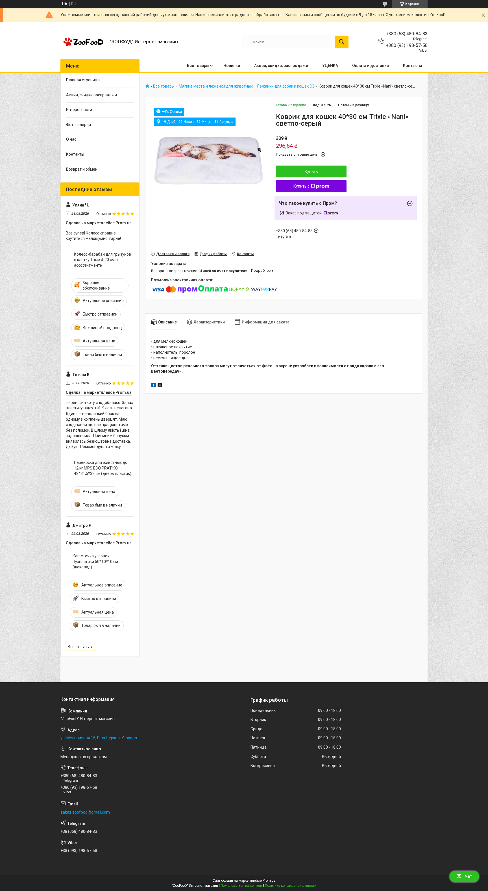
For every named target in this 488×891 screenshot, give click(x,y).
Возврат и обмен (81, 169)
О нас (71, 139)
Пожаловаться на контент (241, 886)
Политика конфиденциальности (290, 886)
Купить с (301, 186)
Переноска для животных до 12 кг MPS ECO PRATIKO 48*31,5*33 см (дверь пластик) (102, 468)
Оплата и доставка (370, 65)
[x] (160, 386)
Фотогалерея (78, 124)
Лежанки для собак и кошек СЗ (285, 86)
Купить (311, 171)
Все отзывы (79, 646)
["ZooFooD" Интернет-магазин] (83, 42)
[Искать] (341, 42)
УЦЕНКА (330, 65)
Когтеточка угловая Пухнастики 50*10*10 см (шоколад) (95, 561)
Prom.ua (269, 881)
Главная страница (83, 80)
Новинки (231, 65)
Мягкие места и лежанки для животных (216, 86)
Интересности (79, 109)
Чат (468, 876)
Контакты (412, 65)
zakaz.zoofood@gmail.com (85, 812)
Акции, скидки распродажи (91, 95)
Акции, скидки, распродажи (281, 65)
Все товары (198, 65)
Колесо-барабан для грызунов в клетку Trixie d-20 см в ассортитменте (102, 260)
